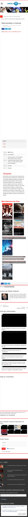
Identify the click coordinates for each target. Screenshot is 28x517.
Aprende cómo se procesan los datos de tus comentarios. (12, 413)
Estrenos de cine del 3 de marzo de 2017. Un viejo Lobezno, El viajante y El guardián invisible (14, 369)
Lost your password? (6, 451)
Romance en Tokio (21, 308)
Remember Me (11, 448)
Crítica (4, 146)
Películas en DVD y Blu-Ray (9, 18)
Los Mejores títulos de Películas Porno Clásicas (16, 465)
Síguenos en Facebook (7, 415)
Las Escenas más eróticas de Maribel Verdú (16, 484)
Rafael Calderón (6, 25)
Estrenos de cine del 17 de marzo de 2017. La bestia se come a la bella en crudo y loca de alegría (13, 357)
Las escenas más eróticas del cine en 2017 (15, 479)
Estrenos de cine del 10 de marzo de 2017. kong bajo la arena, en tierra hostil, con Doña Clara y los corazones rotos (13, 363)
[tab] (14, 141)
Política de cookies (13, 511)
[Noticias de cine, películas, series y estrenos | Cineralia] (14, 3)
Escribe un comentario (7, 26)
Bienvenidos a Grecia (9, 286)
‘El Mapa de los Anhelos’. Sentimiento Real (11, 16)
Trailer (4, 143)
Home (2, 18)
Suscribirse (4, 499)
